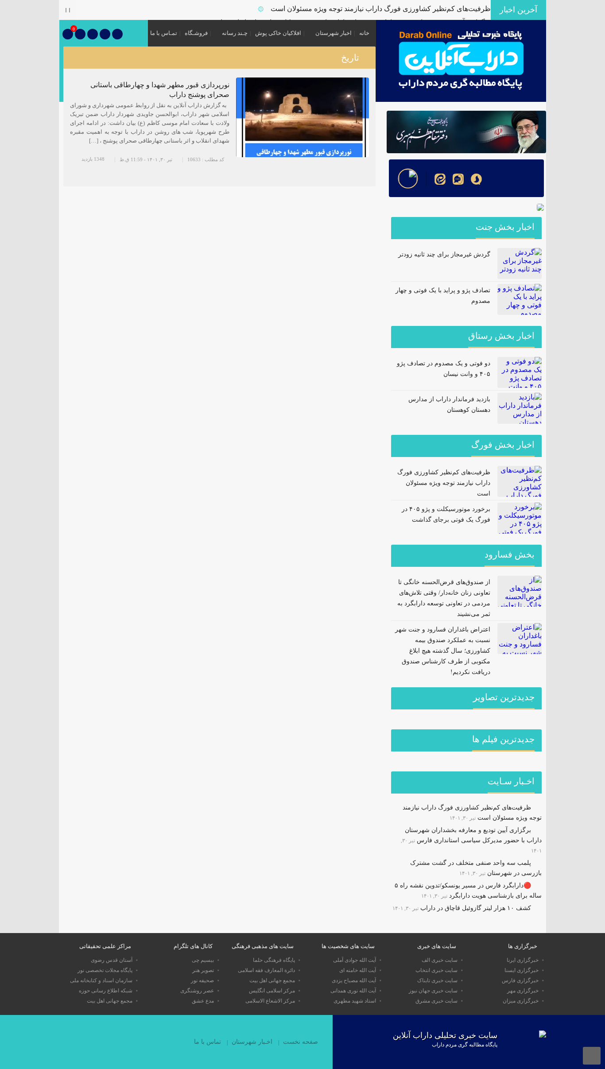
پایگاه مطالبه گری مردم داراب (464, 1045)
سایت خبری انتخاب (436, 970)
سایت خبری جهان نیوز (433, 991)
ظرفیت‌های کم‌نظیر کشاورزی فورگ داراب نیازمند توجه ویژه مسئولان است (381, 8)
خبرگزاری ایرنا (523, 960)
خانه (364, 33)
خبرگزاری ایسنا (521, 970)
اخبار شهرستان (333, 33)
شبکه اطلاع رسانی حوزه (105, 991)
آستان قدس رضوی (111, 960)
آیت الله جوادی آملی (354, 960)
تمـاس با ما (163, 33)
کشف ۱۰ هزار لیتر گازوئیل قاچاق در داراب (475, 908)
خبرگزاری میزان (521, 1001)
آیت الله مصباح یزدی (354, 980)
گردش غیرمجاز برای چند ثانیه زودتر (444, 254)
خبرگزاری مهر (523, 991)
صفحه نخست (300, 1041)
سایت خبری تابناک (437, 980)
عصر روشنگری (197, 991)
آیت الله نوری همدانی (353, 991)
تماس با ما (207, 1041)
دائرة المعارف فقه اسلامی (266, 970)
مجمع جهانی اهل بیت (272, 980)
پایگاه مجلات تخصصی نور (105, 970)
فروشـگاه (196, 33)
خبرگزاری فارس (520, 980)
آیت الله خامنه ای (357, 970)
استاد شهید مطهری (355, 1001)
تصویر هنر (203, 970)
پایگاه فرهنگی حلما (274, 960)
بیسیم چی (203, 960)
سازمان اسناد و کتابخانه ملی (101, 980)
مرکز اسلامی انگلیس (272, 991)
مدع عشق (203, 1001)
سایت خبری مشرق (436, 1001)
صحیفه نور (202, 980)
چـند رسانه (235, 33)
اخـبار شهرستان (252, 1041)
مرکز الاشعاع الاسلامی (270, 1001)
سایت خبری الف (440, 960)
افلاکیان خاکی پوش (278, 33)
